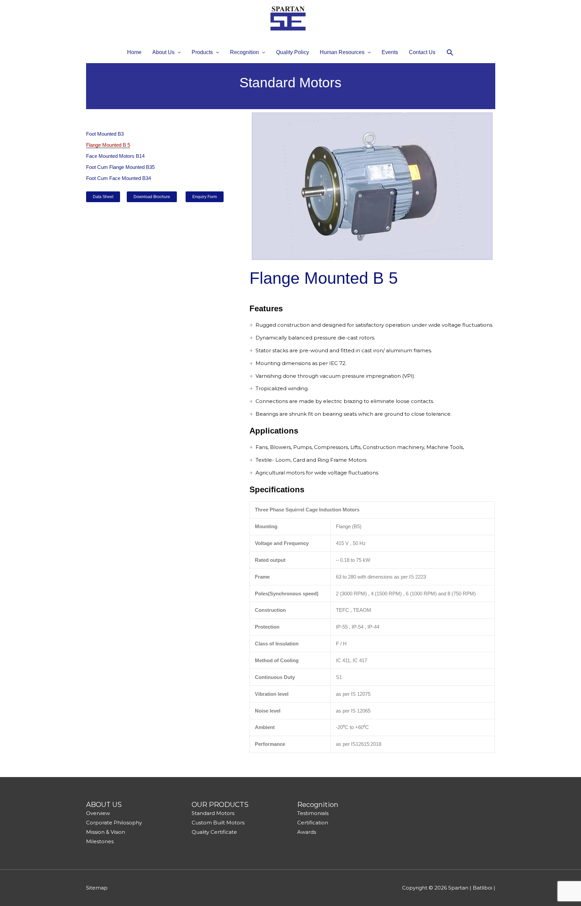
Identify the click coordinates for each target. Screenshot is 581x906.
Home (134, 52)
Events (390, 52)
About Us (163, 52)
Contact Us (422, 52)
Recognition (244, 52)
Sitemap (97, 888)
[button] (450, 52)
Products (202, 52)
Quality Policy (292, 52)
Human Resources (342, 52)
